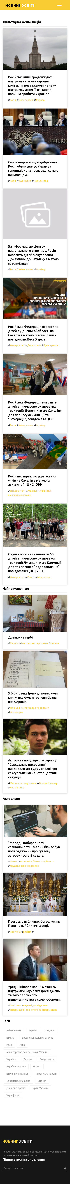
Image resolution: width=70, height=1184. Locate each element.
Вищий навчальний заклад (37, 1037)
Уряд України (40, 1088)
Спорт (31, 577)
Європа (40, 100)
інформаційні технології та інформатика (33, 1009)
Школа (10, 1037)
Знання (42, 1080)
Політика (15, 931)
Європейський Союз (18, 1080)
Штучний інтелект (17, 1073)
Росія (13, 100)
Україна (33, 1030)
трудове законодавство (24, 865)
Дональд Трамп (15, 1088)
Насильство (41, 180)
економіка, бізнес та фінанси (36, 861)
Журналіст (24, 180)
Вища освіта (47, 1059)
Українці (40, 269)
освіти (21, 5)
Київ (22, 1044)
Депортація (34, 345)
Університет (25, 100)
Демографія (51, 345)
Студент (50, 1030)
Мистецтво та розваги (34, 643)
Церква (54, 643)
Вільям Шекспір (48, 783)
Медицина (43, 577)
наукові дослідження (35, 1005)
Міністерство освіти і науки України (27, 1052)
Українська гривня (46, 1073)
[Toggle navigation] (59, 5)
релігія (27, 931)
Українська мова (16, 1066)
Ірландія (15, 707)
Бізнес (13, 861)
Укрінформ (16, 712)
